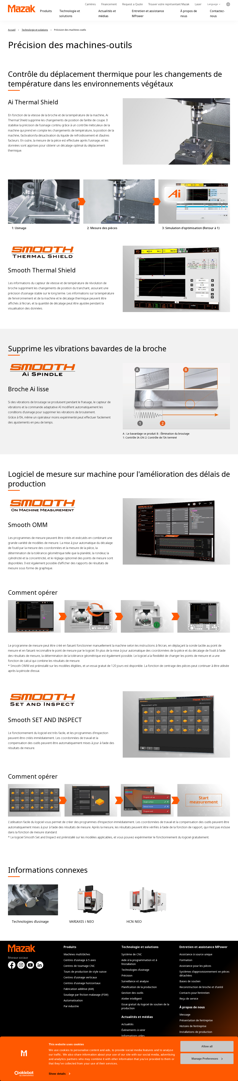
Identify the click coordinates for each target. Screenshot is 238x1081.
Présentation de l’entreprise (196, 1020)
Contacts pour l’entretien (194, 993)
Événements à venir (133, 1030)
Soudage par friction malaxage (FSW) (86, 994)
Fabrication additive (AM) (79, 989)
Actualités (127, 1024)
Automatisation (73, 1000)
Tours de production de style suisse (85, 971)
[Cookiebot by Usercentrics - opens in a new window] (24, 1074)
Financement (109, 4)
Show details (57, 1073)
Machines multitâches (77, 954)
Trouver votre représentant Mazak (168, 4)
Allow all (207, 1046)
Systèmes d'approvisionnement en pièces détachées (204, 973)
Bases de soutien (189, 981)
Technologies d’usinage (135, 969)
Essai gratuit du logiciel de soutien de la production (145, 1006)
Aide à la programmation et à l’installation (139, 962)
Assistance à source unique (195, 954)
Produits (46, 11)
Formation (185, 960)
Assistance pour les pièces (195, 966)
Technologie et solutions (139, 947)
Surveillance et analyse (135, 981)
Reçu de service (188, 998)
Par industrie (71, 1006)
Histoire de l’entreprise (192, 1026)
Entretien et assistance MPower (203, 947)
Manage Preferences (205, 1058)
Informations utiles (133, 1035)
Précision (126, 975)
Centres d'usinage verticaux (80, 977)
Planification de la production (139, 987)
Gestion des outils (132, 993)
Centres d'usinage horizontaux (82, 983)
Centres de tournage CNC (79, 966)
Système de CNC (131, 954)
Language (212, 4)
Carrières (90, 4)
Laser (198, 4)
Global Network (228, 4)
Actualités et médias (137, 1017)
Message (184, 1014)
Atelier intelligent (131, 998)
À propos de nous (192, 1007)
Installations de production (195, 1032)
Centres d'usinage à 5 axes (80, 960)
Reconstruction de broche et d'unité (201, 987)
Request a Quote (132, 4)
